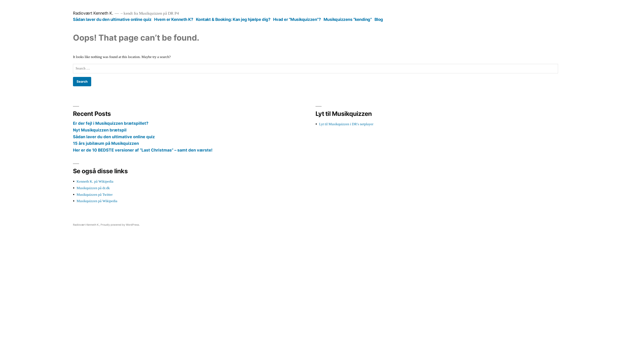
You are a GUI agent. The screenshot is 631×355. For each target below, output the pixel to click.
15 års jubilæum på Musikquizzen (106, 143)
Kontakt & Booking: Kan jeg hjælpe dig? (233, 19)
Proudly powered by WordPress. (120, 224)
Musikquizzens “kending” (348, 19)
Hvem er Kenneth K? (173, 19)
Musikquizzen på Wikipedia (97, 201)
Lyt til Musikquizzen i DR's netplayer (346, 124)
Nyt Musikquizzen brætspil (100, 130)
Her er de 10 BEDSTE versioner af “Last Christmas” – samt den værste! (142, 150)
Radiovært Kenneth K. (93, 13)
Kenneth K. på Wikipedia (95, 181)
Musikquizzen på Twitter (95, 194)
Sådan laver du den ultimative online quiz (112, 19)
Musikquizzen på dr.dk (93, 188)
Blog (378, 19)
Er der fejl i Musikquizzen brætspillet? (110, 123)
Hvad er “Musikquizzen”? (297, 19)
